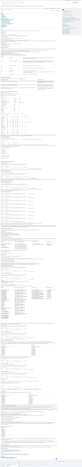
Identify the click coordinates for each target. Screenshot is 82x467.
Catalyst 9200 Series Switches (66, 29)
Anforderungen (3, 15)
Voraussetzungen (2, 14)
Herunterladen (55, 8)
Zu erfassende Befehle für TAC (4, 25)
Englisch (51, 8)
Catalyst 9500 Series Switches (66, 32)
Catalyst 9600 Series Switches (66, 33)
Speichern (47, 8)
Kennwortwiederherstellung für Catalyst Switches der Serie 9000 (71, 18)
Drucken (59, 8)
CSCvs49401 (44, 89)
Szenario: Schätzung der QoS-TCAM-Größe (6, 22)
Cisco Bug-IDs (2, 27)
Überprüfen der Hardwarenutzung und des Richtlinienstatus (7, 19)
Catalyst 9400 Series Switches (66, 31)
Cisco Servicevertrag (68, 26)
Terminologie (2, 17)
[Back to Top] (56, 458)
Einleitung (2, 13)
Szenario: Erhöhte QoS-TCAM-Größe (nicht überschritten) (7, 23)
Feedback (69, 15)
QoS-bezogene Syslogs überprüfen (4, 18)
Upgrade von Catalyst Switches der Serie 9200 (68, 21)
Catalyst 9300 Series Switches (66, 30)
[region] (9, 465)
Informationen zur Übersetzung (58, 10)
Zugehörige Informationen (3, 26)
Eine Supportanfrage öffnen (65, 25)
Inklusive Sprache (52, 10)
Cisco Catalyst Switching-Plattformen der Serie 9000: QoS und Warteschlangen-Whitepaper (10, 450)
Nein (65, 15)
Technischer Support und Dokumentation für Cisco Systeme (7, 451)
